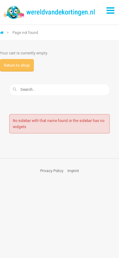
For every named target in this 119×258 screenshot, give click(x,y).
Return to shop (17, 65)
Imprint (73, 171)
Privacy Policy (51, 171)
